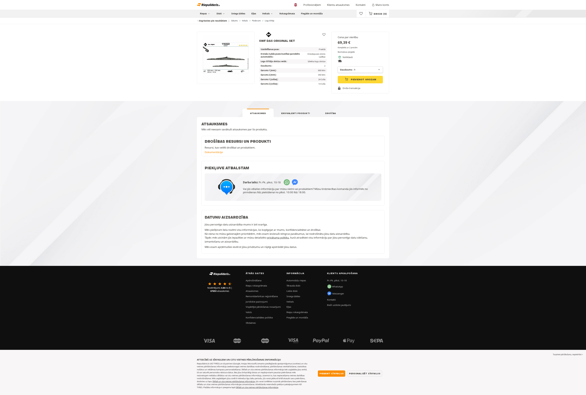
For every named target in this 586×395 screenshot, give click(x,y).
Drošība (330, 113)
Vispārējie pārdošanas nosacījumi (263, 306)
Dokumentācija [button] (214, 152)
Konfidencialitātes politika (259, 317)
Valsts (249, 312)
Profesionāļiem (312, 5)
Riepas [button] (203, 13)
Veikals (266, 13)
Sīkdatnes (251, 322)
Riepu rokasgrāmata (256, 285)
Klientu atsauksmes (338, 5)
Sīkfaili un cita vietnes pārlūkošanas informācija (233, 381)
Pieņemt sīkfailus (332, 373)
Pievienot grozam (363, 79)
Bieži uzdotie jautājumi (339, 304)
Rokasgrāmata (287, 13)
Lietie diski (292, 290)
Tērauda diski (293, 285)
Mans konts (382, 5)
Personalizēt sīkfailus (364, 373)
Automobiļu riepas (296, 280)
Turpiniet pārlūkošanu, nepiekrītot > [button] (568, 354)
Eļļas (253, 13)
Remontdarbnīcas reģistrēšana (262, 296)
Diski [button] (219, 13)
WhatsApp (337, 286)
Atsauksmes (258, 113)
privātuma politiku (278, 237)
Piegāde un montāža (312, 13)
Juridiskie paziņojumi (257, 301)
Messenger (338, 293)
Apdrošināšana (253, 280)
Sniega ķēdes (238, 13)
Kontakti (360, 5)
